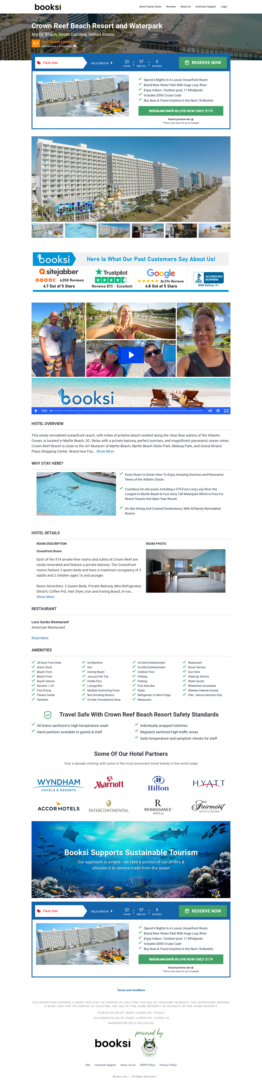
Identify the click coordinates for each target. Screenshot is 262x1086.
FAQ (87, 1065)
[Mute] (210, 410)
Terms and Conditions (131, 990)
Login (224, 6)
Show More (105, 451)
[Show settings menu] (218, 410)
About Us (186, 6)
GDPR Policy (147, 1065)
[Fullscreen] (226, 410)
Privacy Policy (168, 1065)
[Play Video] (36, 410)
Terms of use (128, 1065)
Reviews (171, 6)
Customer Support (206, 6)
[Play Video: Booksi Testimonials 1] (131, 355)
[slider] (127, 410)
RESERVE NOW (206, 62)
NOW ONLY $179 (181, 111)
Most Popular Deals (150, 6)
